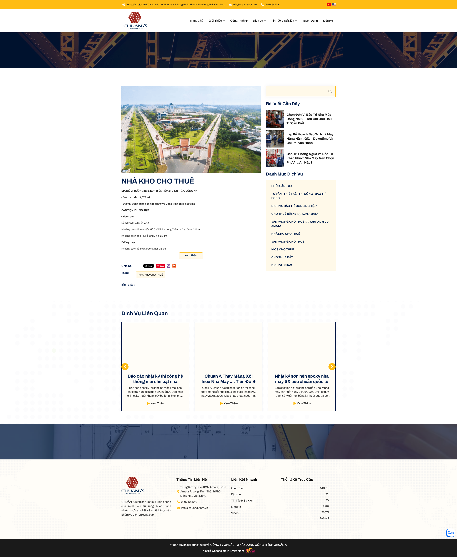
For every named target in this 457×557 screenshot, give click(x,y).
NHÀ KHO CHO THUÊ (151, 274)
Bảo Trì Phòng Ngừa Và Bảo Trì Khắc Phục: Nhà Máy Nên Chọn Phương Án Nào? (310, 158)
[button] (332, 366)
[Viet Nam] (328, 4)
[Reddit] (174, 265)
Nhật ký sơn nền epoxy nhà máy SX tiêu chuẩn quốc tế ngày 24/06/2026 (228, 379)
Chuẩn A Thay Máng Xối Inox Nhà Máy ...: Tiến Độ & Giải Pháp (155, 379)
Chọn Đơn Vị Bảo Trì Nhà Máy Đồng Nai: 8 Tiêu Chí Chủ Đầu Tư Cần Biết (309, 119)
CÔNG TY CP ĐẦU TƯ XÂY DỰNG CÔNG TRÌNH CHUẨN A (248, 544)
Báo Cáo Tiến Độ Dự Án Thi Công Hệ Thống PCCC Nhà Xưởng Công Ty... (302, 379)
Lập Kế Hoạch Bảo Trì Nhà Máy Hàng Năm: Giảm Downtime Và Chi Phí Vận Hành (310, 139)
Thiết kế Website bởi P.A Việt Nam (222, 550)
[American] (334, 4)
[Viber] (168, 266)
